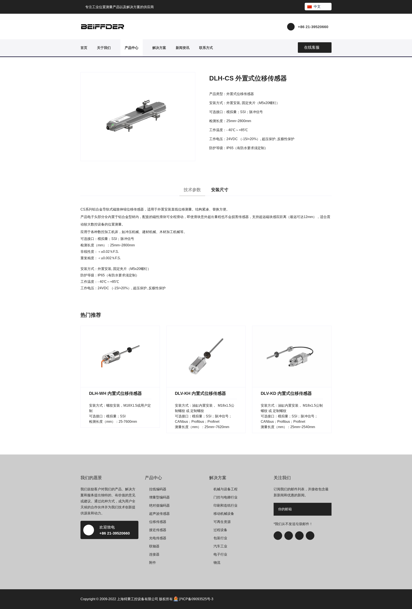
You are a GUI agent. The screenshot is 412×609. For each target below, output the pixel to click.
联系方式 (206, 48)
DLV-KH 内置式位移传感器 (200, 393)
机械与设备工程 (226, 489)
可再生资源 (222, 522)
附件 (152, 562)
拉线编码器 (157, 489)
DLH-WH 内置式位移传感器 (115, 393)
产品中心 (131, 48)
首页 (83, 48)
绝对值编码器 (159, 505)
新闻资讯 (182, 48)
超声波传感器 (159, 513)
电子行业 (220, 554)
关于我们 (104, 48)
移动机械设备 (224, 513)
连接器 (154, 554)
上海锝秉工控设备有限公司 (137, 599)
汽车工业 (220, 546)
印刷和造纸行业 (226, 505)
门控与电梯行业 (226, 497)
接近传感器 (157, 530)
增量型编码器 (159, 497)
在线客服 (312, 47)
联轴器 (154, 546)
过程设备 (220, 530)
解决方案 (159, 48)
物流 (217, 562)
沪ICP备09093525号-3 (196, 599)
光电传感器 (157, 538)
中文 (317, 6)
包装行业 (220, 538)
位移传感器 (157, 522)
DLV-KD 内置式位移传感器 (286, 393)
